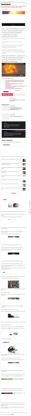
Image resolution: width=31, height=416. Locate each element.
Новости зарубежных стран (5, 292)
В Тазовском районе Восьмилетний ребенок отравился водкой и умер (12, 247)
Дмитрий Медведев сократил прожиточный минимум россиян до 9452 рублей (13, 211)
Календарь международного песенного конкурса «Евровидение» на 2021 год (13, 402)
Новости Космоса (3, 4)
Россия (4, 199)
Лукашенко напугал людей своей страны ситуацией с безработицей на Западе (13, 374)
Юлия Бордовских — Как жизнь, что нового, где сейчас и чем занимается (12, 326)
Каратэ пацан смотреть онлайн (6, 338)
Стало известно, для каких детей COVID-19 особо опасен (9, 183)
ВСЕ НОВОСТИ (13, 193)
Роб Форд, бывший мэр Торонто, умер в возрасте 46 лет (9, 309)
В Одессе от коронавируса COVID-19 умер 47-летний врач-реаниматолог (12, 375)
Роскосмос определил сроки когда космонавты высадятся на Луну (11, 216)
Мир (4, 272)
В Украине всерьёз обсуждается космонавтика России (13, 88)
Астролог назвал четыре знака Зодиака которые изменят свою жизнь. (12, 260)
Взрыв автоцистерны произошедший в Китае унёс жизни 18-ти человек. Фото (13, 311)
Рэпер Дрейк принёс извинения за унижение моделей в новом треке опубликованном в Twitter (16, 108)
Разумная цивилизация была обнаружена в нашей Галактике (14, 80)
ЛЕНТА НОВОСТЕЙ (6, 145)
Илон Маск (7, 91)
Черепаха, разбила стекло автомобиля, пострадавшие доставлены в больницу (13, 276)
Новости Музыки (8, 4)
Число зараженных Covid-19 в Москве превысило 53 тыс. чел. (10, 179)
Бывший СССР (6, 342)
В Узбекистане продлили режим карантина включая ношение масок (11, 388)
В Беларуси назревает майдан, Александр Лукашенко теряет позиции (11, 390)
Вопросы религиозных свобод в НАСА (16, 116)
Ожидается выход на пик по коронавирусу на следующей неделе (11, 159)
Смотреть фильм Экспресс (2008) (6, 324)
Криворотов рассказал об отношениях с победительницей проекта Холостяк (13, 328)
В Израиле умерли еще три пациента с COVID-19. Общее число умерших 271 (12, 156)
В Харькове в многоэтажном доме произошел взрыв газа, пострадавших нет (13, 359)
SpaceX (4, 91)
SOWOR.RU (12, 414)
